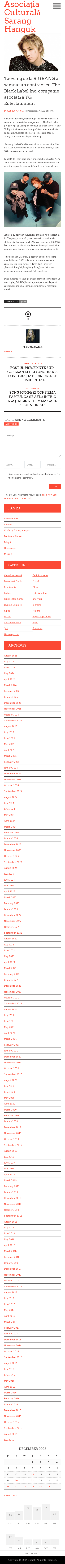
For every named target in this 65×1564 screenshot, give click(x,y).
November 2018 (12, 1204)
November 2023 (12, 850)
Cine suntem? (11, 518)
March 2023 (10, 897)
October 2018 (11, 1209)
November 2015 (12, 1416)
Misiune (8, 553)
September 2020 (13, 1074)
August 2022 (10, 938)
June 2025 (9, 738)
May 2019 (9, 1168)
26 (8, 1486)
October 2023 (11, 856)
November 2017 (12, 1274)
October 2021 (11, 997)
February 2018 (12, 1257)
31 (48, 1486)
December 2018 (12, 1198)
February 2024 (12, 832)
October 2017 (11, 1280)
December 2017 (12, 1268)
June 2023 (9, 879)
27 (16, 1486)
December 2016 (12, 1339)
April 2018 (9, 1245)
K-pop (7, 610)
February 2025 (12, 761)
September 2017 (13, 1286)
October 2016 (11, 1351)
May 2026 (9, 673)
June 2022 (9, 950)
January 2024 (11, 838)
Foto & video (40, 593)
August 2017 (10, 1292)
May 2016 (9, 1380)
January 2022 (11, 979)
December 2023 (12, 844)
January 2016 (11, 1404)
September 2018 (13, 1215)
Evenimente (10, 587)
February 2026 (12, 691)
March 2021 (10, 1038)
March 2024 (10, 826)
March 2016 (10, 1392)
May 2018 (9, 1239)
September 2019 (13, 1145)
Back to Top (31, 1553)
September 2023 (13, 862)
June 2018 (9, 1233)
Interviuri (37, 598)
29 (32, 1486)
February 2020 (12, 1115)
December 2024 (12, 773)
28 (24, 1486)
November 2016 (12, 1345)
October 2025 (11, 714)
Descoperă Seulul (13, 581)
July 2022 (9, 944)
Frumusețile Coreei (14, 598)
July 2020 (9, 1086)
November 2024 (12, 779)
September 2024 (13, 791)
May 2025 (9, 744)
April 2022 (9, 962)
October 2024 (11, 785)
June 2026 (9, 667)
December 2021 (12, 985)
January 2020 (11, 1121)
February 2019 (12, 1186)
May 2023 (9, 885)
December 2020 (12, 1056)
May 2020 (9, 1097)
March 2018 (10, 1251)
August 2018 (10, 1221)
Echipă (7, 542)
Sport (35, 622)
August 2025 (10, 726)
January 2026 (11, 697)
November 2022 (12, 920)
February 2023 (12, 903)
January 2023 (11, 909)
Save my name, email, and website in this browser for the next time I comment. (34, 476)
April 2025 (9, 750)
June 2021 (9, 1021)
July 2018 (9, 1227)
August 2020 (10, 1080)
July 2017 (9, 1298)
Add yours (11, 424)
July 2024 (9, 803)
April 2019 (9, 1174)
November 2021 (12, 991)
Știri (23, 301)
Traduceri (37, 628)
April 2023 (9, 891)
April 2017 (9, 1315)
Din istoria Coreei (13, 536)
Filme (35, 587)
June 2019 (9, 1162)
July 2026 (9, 661)
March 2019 (10, 1180)
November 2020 (12, 1062)
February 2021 (12, 1044)
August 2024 (10, 797)
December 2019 (12, 1127)
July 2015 (9, 1439)
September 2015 (13, 1427)
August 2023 (10, 867)
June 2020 (9, 1092)
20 (16, 1480)
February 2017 (12, 1327)
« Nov (7, 1495)
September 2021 (13, 1003)
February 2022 (12, 974)
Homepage (10, 548)
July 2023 (9, 873)
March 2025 (10, 755)
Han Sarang (14, 110)
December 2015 (12, 1410)
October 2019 (11, 1139)
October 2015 (11, 1422)
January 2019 (11, 1192)
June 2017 (9, 1304)
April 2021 (9, 1032)
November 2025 (12, 708)
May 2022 (9, 956)
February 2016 (12, 1398)
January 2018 (11, 1262)
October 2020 (11, 1068)
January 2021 (11, 1050)
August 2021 (10, 1009)
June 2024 (9, 808)
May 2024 (9, 814)
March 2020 (10, 1109)
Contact (8, 524)
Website (8, 352)
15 (32, 1474)
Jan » (14, 1495)
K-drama (37, 604)
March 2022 (10, 968)
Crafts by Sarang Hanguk (17, 530)
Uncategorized (11, 634)
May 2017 (9, 1310)
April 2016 (9, 1386)
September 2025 (13, 720)
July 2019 (9, 1156)
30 (40, 1486)
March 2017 (10, 1321)
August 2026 (10, 655)
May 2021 (9, 1027)
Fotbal (7, 593)
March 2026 (10, 685)
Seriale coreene (12, 622)
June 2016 (9, 1374)
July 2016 (9, 1369)
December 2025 (12, 702)
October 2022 (11, 926)
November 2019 (12, 1133)
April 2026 (9, 679)
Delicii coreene (40, 575)
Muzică (7, 616)
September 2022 (13, 932)
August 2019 (10, 1150)
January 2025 (11, 767)
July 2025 (9, 732)
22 (32, 1480)
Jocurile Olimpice (13, 604)
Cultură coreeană (13, 575)
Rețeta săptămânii (42, 616)
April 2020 (9, 1103)
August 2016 (10, 1363)
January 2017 (11, 1333)
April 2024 (9, 820)
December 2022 (12, 915)
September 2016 (13, 1357)
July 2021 (9, 1015)
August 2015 (10, 1433)
